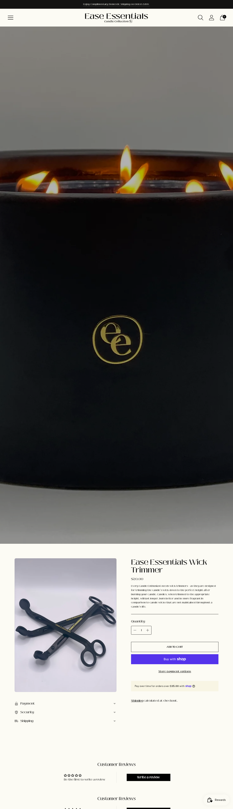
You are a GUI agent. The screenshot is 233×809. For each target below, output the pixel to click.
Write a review (148, 777)
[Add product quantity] (147, 630)
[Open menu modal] (10, 18)
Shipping (137, 701)
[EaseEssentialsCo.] (116, 17)
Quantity (138, 621)
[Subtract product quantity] (135, 630)
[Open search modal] (201, 18)
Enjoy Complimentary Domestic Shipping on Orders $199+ (116, 4)
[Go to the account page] (211, 18)
